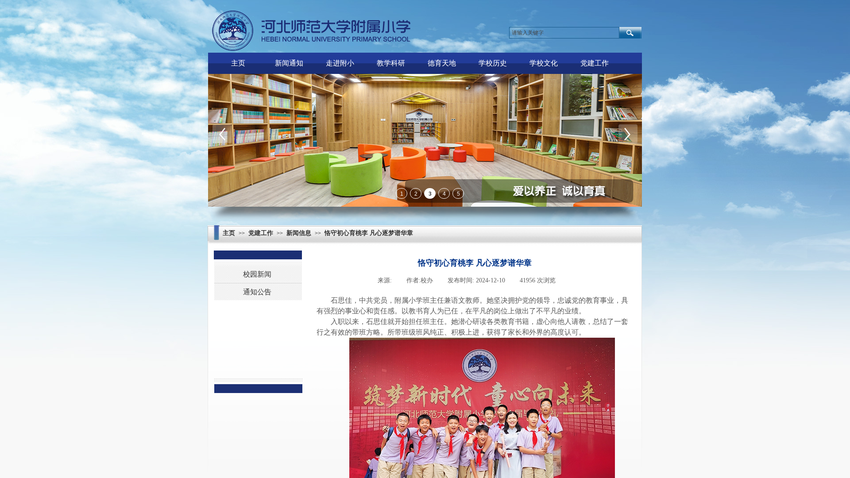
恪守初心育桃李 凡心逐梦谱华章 (369, 233)
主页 (238, 63)
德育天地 (442, 63)
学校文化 (543, 63)
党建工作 (594, 63)
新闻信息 (298, 233)
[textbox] (564, 33)
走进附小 (340, 63)
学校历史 (493, 63)
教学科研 (391, 63)
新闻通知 (289, 63)
